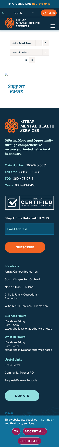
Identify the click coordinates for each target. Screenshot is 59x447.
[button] (4, 13)
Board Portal (12, 365)
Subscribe (25, 247)
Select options (16, 75)
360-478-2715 (23, 178)
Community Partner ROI (19, 372)
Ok (16, 431)
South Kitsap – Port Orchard (22, 279)
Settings (46, 419)
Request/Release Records (21, 380)
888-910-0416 (25, 185)
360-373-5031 (36, 165)
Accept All (35, 431)
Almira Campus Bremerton (21, 271)
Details (18, 79)
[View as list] (32, 60)
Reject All (29, 441)
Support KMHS (16, 88)
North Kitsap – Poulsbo (19, 287)
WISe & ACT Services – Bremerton (26, 306)
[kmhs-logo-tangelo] (22, 19)
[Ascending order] (46, 43)
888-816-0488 (29, 172)
